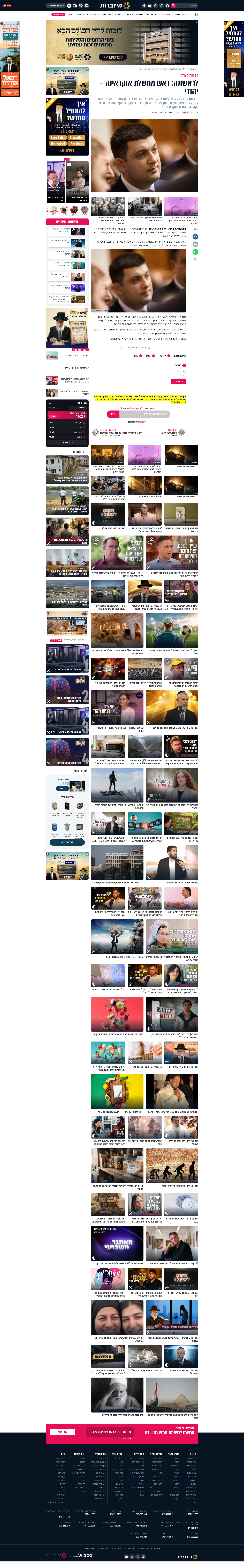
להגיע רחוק (158, 1484)
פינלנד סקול (119, 1473)
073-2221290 (90, 1526)
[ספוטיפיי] (69, 5)
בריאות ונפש (119, 1484)
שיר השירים (61, 1491)
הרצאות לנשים (80, 1487)
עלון (114, 14)
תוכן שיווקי (175, 1498)
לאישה (83, 1458)
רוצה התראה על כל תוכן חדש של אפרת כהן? (138, 408)
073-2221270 (64, 1526)
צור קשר (89, 14)
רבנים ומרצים (100, 1454)
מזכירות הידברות (192, 1511)
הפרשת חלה (80, 1491)
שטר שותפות (169, 14)
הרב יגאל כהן (101, 1473)
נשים (177, 1469)
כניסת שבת (192, 1480)
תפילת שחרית (60, 1458)
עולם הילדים (149, 14)
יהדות (177, 1458)
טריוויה (141, 1484)
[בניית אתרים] (85, 1557)
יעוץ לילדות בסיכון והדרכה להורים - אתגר (58, 1512)
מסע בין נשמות (157, 1480)
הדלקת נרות (81, 1469)
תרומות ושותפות (190, 1487)
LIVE (72, 14)
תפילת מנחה (60, 1462)
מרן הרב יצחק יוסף (99, 1465)
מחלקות (103, 14)
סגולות (121, 1476)
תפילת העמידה (59, 1469)
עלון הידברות (191, 1465)
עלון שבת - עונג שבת (139, 1511)
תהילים (62, 1484)
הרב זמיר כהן (159, 14)
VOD (188, 14)
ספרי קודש (119, 1495)
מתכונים (82, 1462)
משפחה (176, 1476)
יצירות (142, 1491)
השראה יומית (157, 1491)
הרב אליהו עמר (100, 1498)
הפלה (83, 1480)
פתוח (160, 1473)
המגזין (177, 1462)
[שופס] (80, 5)
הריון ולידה (81, 1484)
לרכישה (62, 788)
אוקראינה (162, 355)
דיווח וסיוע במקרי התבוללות (111, 1522)
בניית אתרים (73, 1557)
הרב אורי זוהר (101, 1487)
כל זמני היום (67, 442)
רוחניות (176, 1473)
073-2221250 (167, 1537)
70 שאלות (139, 14)
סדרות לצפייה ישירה (136, 1473)
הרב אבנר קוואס (100, 1495)
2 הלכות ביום (191, 1473)
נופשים (193, 1484)
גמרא (121, 1465)
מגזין (183, 14)
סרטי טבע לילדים (138, 1487)
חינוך (121, 1480)
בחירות (135, 355)
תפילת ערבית (60, 1465)
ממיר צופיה (194, 1533)
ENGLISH (81, 14)
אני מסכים (137, 422)
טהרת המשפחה (79, 1465)
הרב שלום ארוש (100, 1491)
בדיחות (141, 1465)
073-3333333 (192, 1537)
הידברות (193, 1454)
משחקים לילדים (138, 1476)
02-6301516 (193, 1528)
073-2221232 (90, 1514)
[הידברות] (115, 5)
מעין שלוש (61, 1476)
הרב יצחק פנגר (100, 1469)
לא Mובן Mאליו (157, 1462)
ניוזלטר (193, 1469)
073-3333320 (64, 1517)
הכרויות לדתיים (118, 1491)
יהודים (148, 355)
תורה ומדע (175, 1480)
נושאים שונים (117, 1454)
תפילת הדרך (60, 1487)
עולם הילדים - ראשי (137, 1458)
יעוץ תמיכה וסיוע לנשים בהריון (136, 1522)
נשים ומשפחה (79, 1454)
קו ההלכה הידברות (166, 1522)
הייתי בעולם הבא (156, 1495)
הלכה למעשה (157, 1469)
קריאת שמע (61, 1480)
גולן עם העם (157, 1476)
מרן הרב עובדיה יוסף (98, 1462)
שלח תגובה (178, 381)
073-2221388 (141, 1514)
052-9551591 (141, 1526)
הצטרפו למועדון (57, 14)
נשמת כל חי (61, 1495)
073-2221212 (167, 1514)
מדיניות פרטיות (191, 1458)
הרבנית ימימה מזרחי (78, 1473)
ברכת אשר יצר (60, 1498)
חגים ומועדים (174, 1495)
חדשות (177, 14)
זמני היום (121, 14)
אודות (194, 1502)
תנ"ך (121, 1462)
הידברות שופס (191, 1491)
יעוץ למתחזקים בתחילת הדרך (84, 1511)
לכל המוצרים (67, 842)
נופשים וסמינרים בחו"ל (139, 1533)
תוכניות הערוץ (156, 1454)
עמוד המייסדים (191, 1495)
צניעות (82, 1476)
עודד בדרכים (157, 1458)
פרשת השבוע (174, 1491)
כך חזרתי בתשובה (156, 1487)
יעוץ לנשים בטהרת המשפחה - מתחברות (187, 1523)
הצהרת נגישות (191, 1498)
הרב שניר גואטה (100, 1476)
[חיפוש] (173, 5)
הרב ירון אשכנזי (100, 1480)
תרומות (96, 14)
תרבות (177, 1484)
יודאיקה (120, 1498)
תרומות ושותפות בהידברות (163, 1511)
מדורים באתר (173, 1454)
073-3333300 (167, 1526)
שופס (109, 14)
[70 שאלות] (75, 5)
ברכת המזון (61, 1473)
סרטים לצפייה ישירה (136, 1469)
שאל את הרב (130, 14)
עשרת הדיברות (118, 1469)
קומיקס (141, 1480)
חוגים (142, 1495)
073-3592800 (115, 1514)
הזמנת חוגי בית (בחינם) (87, 1522)
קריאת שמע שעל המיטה (56, 1502)
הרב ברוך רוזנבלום (99, 1484)
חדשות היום (175, 1465)
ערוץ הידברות (191, 1462)
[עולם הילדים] (86, 5)
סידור (63, 1454)
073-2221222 (193, 1514)
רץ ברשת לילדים (138, 1462)
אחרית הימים (118, 1487)
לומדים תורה (119, 1458)
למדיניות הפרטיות (134, 422)
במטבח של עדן (156, 1465)
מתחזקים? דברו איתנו (56, 5)
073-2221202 (141, 1537)
